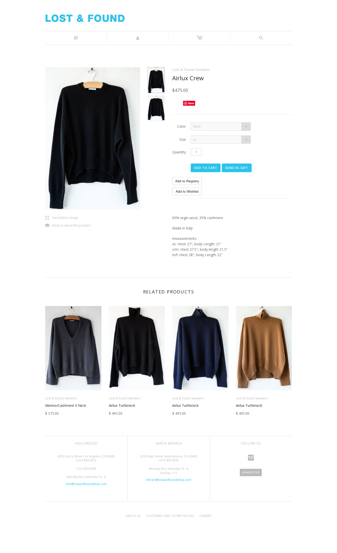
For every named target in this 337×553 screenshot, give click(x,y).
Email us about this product (67, 226)
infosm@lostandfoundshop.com (168, 480)
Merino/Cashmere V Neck (65, 405)
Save (191, 103)
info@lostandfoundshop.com (86, 484)
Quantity (179, 152)
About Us (133, 516)
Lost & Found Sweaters (191, 69)
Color (181, 126)
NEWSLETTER (250, 472)
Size (182, 139)
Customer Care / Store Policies (170, 516)
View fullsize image (61, 218)
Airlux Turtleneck (122, 405)
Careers (205, 516)
